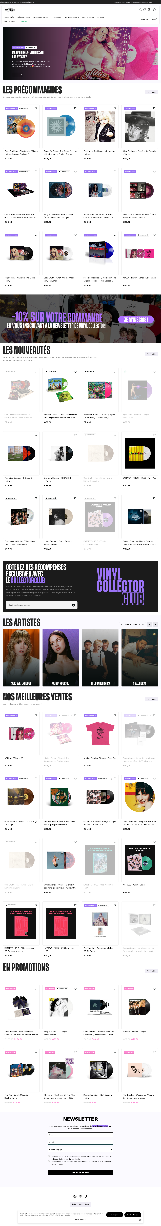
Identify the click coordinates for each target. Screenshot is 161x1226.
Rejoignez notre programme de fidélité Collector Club (57, 2)
